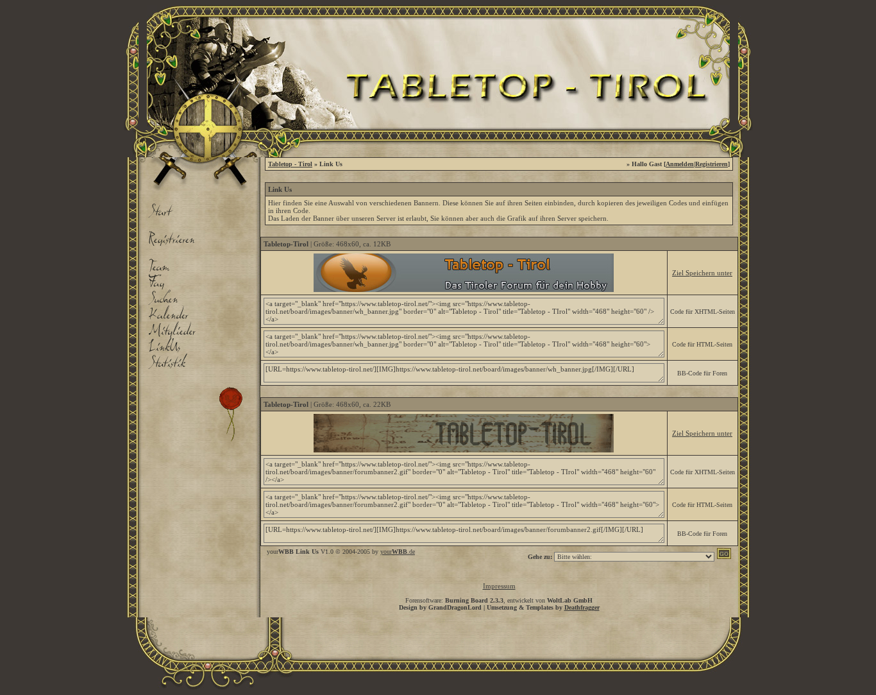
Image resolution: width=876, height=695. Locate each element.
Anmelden (680, 163)
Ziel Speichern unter (702, 273)
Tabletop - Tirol (290, 163)
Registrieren (711, 163)
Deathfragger (582, 607)
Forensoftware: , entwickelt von (499, 600)
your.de (397, 551)
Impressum (499, 586)
